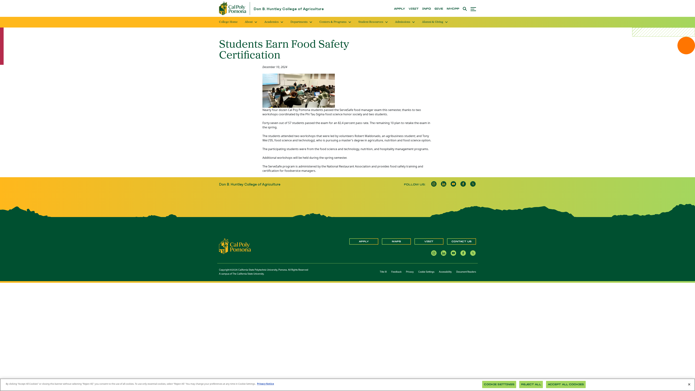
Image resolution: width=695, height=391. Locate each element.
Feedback (396, 272)
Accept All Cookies (566, 384)
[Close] (689, 384)
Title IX (383, 272)
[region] (347, 385)
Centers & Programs (333, 22)
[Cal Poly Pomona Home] (232, 8)
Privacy (410, 272)
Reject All (531, 384)
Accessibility (445, 272)
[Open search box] (465, 8)
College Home (228, 22)
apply (399, 8)
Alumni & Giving (432, 22)
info (426, 8)
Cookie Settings (426, 272)
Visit (428, 241)
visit (414, 8)
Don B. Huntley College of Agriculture (289, 9)
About (249, 22)
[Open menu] (473, 8)
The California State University (248, 274)
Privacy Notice (265, 383)
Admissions (402, 22)
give (439, 8)
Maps (396, 241)
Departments (299, 22)
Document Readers (466, 272)
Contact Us (462, 241)
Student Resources (370, 22)
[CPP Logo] (235, 246)
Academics (271, 22)
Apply (364, 241)
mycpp (453, 8)
